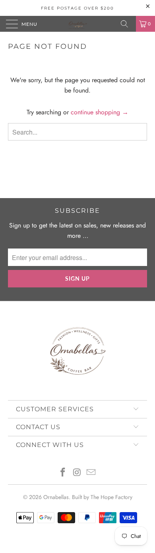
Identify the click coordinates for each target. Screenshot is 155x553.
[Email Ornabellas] (91, 473)
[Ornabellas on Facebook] (63, 473)
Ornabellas (56, 497)
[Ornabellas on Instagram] (77, 473)
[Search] (127, 23)
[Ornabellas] (77, 24)
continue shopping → (99, 112)
